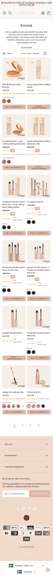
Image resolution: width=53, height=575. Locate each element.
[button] (4, 13)
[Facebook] (17, 508)
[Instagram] (23, 508)
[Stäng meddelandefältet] (50, 2)
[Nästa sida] (38, 425)
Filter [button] (9, 53)
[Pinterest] (29, 508)
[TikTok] (35, 508)
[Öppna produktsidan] (39, 69)
